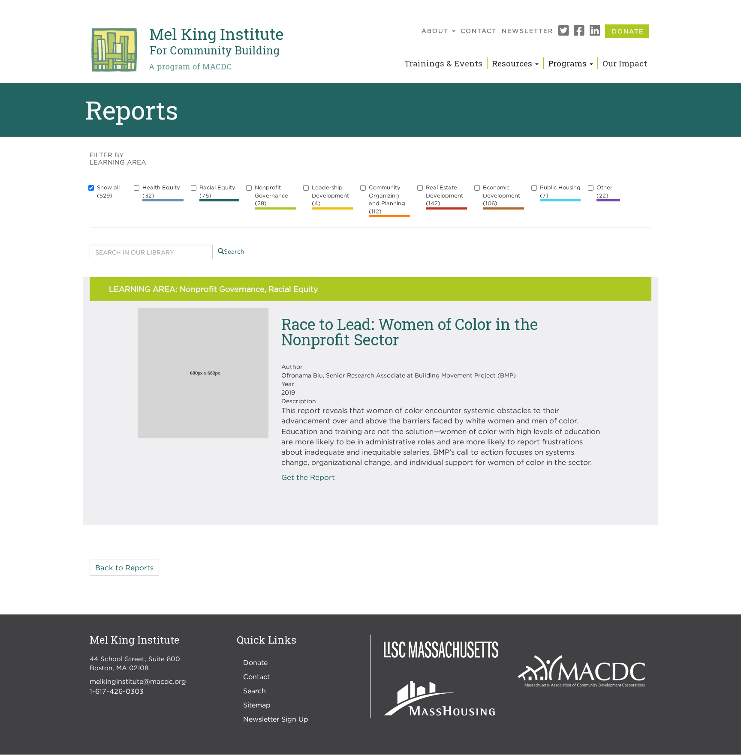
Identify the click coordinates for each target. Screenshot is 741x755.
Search (234, 251)
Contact (479, 30)
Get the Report (308, 477)
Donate (628, 31)
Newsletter (527, 30)
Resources (513, 63)
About (436, 30)
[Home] (186, 50)
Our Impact (624, 63)
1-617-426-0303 (117, 691)
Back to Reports (124, 568)
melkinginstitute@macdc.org (138, 681)
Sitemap (257, 705)
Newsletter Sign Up (275, 719)
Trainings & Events (443, 63)
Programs (568, 63)
